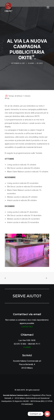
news (32, 63)
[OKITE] (8, 7)
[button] (48, 7)
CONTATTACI (27, 327)
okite (41, 63)
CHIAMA (27, 347)
